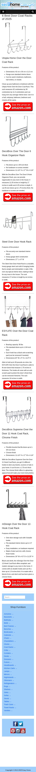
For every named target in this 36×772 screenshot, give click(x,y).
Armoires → (9, 614)
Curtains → (8, 653)
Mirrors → (8, 674)
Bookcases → (9, 632)
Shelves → (8, 689)
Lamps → (8, 671)
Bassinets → (9, 617)
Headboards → (10, 665)
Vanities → (8, 710)
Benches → (8, 629)
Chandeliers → (10, 641)
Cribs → (7, 650)
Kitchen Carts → (10, 668)
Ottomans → (9, 680)
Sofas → (7, 695)
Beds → (7, 623)
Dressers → (9, 659)
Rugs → (7, 686)
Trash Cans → (10, 704)
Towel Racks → (10, 708)
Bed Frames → (10, 626)
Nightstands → (10, 677)
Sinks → (7, 692)
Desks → (7, 656)
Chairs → (8, 638)
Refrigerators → (10, 683)
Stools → (7, 698)
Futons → (8, 662)
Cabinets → (8, 635)
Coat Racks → (10, 647)
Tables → (8, 701)
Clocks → (8, 644)
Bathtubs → (8, 620)
